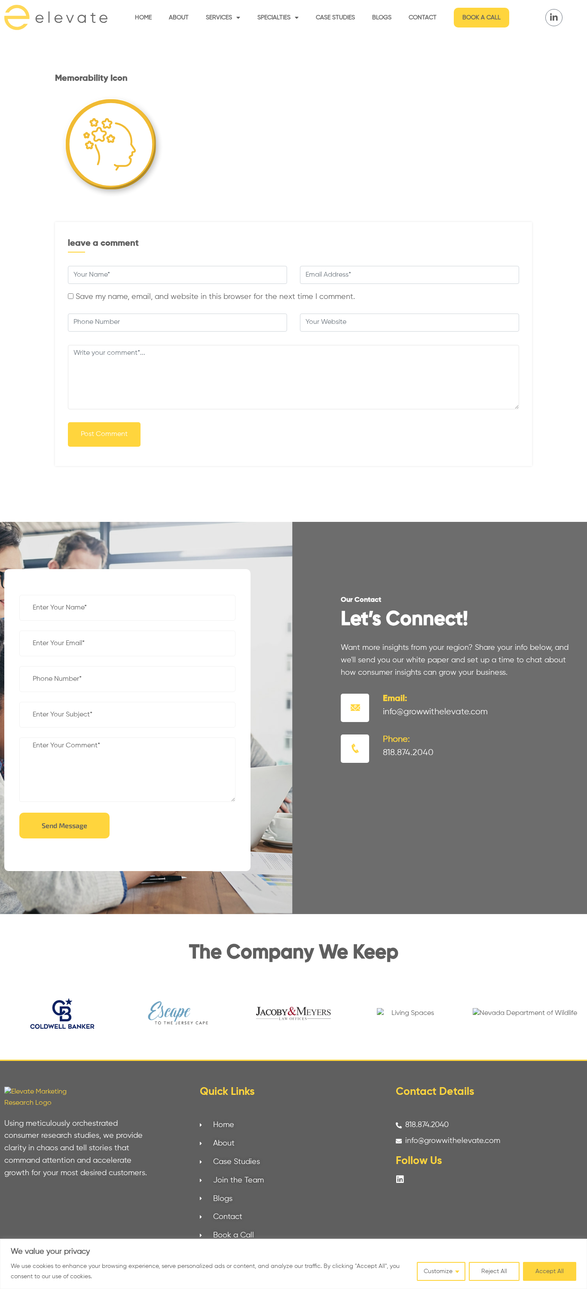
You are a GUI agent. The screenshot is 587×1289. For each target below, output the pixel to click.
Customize (438, 1271)
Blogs (381, 18)
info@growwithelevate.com (435, 711)
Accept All (549, 1271)
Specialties (273, 18)
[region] (293, 1264)
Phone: (396, 739)
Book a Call (481, 18)
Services (219, 18)
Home (143, 18)
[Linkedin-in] (554, 17)
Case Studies (335, 18)
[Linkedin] (400, 1179)
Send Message (64, 825)
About (179, 18)
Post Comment (104, 434)
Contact (423, 18)
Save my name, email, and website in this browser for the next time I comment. (215, 297)
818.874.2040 (408, 752)
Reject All (494, 1271)
